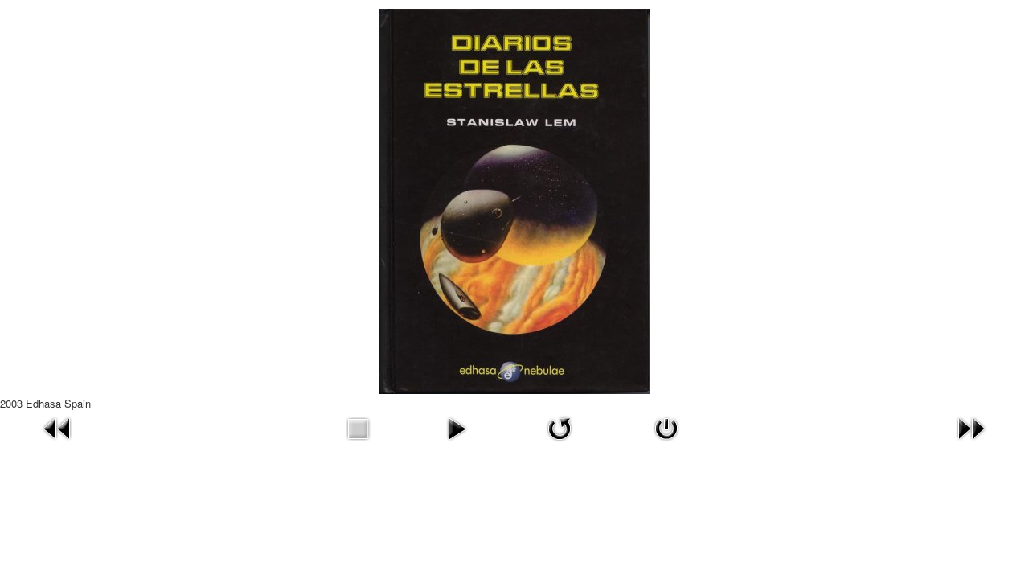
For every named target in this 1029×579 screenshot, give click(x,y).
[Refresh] (559, 426)
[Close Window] (666, 426)
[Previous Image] (58, 426)
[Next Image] (971, 426)
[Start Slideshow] (456, 426)
